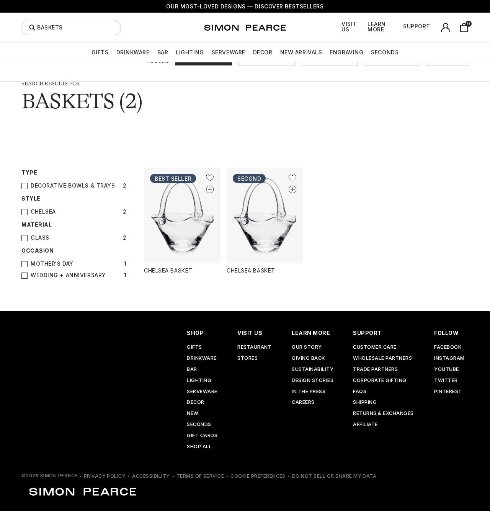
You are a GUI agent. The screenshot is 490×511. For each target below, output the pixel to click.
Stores (247, 358)
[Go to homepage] (245, 27)
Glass (40, 237)
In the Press (308, 391)
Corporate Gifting (380, 380)
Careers (303, 402)
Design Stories (312, 380)
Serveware (228, 52)
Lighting (190, 52)
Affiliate (365, 424)
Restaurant (254, 347)
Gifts (100, 52)
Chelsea (43, 211)
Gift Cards (202, 435)
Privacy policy (105, 476)
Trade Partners (375, 369)
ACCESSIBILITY (151, 476)
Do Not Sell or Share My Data (334, 476)
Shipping (365, 402)
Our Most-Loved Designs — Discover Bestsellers (244, 6)
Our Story (307, 347)
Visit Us (349, 26)
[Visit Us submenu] (366, 27)
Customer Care (375, 347)
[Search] (32, 27)
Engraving (346, 52)
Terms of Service (200, 476)
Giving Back (308, 358)
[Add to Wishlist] (210, 178)
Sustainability (312, 369)
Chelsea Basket (168, 270)
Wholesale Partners (382, 358)
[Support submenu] (434, 27)
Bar (162, 52)
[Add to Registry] (209, 189)
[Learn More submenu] (401, 27)
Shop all (199, 446)
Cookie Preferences (258, 476)
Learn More (377, 26)
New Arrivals (301, 52)
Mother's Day (52, 263)
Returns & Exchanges (383, 413)
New (193, 413)
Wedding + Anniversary (68, 275)
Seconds (385, 52)
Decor (263, 52)
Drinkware (133, 52)
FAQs (359, 391)
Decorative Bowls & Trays (73, 185)
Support (416, 26)
